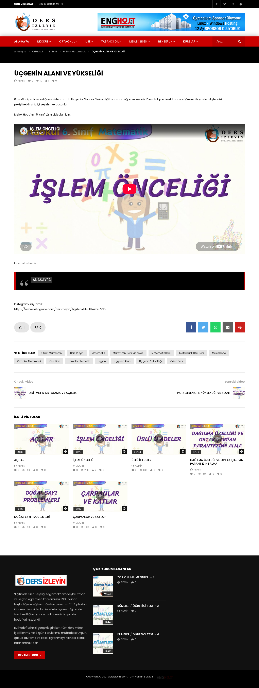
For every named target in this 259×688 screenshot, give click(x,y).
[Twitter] (225, 4)
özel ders (54, 361)
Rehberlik (165, 41)
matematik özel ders (191, 353)
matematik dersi (161, 353)
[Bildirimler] (241, 4)
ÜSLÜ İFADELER (141, 460)
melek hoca (219, 353)
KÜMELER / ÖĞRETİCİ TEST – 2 (138, 606)
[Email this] (228, 327)
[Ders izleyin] (36, 22)
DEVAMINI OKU (29, 655)
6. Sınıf (53, 51)
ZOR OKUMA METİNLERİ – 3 (136, 577)
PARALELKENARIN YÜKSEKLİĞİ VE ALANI (203, 393)
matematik (98, 353)
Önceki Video (24, 382)
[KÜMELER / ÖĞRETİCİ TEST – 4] (103, 643)
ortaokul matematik (29, 361)
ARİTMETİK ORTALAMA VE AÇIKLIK (53, 393)
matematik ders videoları (128, 353)
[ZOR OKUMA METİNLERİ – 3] (103, 586)
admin (21, 80)
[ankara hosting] (165, 676)
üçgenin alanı (122, 361)
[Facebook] (216, 4)
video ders (176, 361)
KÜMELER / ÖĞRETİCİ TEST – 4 (138, 634)
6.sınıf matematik (51, 353)
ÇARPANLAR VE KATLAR (89, 517)
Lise (87, 41)
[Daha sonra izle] (233, 4)
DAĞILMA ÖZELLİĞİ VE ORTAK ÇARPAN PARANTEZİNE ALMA (216, 462)
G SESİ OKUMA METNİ (51, 4)
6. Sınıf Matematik (74, 51)
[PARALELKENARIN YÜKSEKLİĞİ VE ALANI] (239, 393)
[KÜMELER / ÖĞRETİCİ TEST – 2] (103, 615)
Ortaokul (67, 41)
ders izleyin (77, 353)
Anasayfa (21, 41)
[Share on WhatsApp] (215, 327)
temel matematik (79, 361)
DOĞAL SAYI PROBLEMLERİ (32, 517)
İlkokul (42, 41)
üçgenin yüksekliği (150, 361)
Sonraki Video (235, 382)
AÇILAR (19, 460)
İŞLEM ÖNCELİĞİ (83, 460)
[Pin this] (240, 327)
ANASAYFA (42, 279)
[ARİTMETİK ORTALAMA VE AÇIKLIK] (20, 393)
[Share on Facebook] (191, 327)
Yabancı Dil (110, 41)
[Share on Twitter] (203, 327)
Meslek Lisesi (138, 41)
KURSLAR (189, 41)
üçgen (102, 361)
